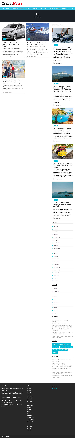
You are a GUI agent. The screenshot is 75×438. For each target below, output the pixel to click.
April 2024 (56, 256)
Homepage (36, 17)
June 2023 (56, 280)
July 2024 (56, 253)
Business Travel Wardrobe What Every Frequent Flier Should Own (62, 48)
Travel (45, 8)
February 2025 (57, 237)
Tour (41, 8)
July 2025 (56, 229)
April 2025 (56, 234)
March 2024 (56, 259)
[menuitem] (3, 8)
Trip (4, 76)
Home (3, 8)
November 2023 (57, 267)
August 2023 (56, 275)
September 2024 (57, 248)
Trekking (52, 8)
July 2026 (56, 226)
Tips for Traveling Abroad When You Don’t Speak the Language (13, 80)
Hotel (55, 293)
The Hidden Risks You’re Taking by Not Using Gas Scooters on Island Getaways (62, 165)
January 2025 (56, 240)
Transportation (57, 302)
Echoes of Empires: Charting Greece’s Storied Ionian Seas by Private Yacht (62, 204)
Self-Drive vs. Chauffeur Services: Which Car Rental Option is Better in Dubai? (13, 44)
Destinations (15, 8)
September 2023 (57, 272)
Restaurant (34, 8)
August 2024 (56, 250)
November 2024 (57, 245)
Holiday (22, 8)
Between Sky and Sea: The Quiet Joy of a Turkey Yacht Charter (62, 129)
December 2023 (57, 264)
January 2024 (56, 261)
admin (11, 56)
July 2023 (56, 278)
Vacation (58, 8)
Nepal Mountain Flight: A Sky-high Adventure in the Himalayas (36, 43)
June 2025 (56, 231)
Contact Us (65, 8)
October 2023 (56, 269)
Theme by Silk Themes (6, 436)
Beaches (8, 8)
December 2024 (57, 242)
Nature (27, 8)
